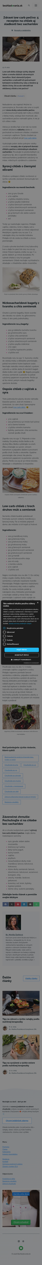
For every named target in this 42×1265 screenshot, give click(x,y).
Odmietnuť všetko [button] (22, 655)
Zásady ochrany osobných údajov (20, 624)
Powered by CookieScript (31, 663)
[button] (21, 660)
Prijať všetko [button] (22, 650)
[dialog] (21, 632)
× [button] (37, 602)
